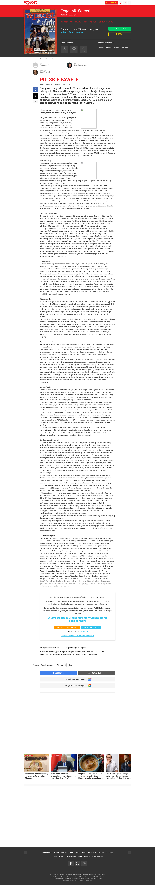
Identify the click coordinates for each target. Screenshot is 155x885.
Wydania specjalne (90, 22)
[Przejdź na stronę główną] (21, 2)
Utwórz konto (120, 29)
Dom (84, 852)
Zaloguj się (84, 631)
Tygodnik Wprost (76, 10)
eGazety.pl (101, 48)
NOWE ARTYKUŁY (77, 635)
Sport (72, 852)
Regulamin (87, 856)
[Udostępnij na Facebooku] (35, 89)
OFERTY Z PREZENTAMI (90, 627)
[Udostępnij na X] (35, 96)
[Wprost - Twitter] (77, 863)
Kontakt (61, 856)
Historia (101, 852)
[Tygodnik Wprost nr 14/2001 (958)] (40, 31)
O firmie (55, 856)
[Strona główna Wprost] (30, 2)
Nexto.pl (125, 48)
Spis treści (64, 22)
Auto (78, 852)
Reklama (80, 856)
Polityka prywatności (97, 856)
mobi (83, 52)
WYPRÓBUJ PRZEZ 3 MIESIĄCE (67, 627)
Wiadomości (61, 665)
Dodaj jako (74, 685)
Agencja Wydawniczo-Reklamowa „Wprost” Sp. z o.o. (73, 874)
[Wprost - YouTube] (84, 863)
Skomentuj (97, 673)
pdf (64, 52)
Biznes (56, 852)
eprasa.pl (109, 48)
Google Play (93, 654)
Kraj (70, 665)
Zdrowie (64, 852)
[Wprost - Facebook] (71, 863)
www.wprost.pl (80, 880)
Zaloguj (119, 34)
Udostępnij (59, 673)
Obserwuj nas (74, 679)
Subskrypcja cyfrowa (105, 22)
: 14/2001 (69, 15)
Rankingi (109, 852)
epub (73, 52)
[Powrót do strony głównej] (25, 852)
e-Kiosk (117, 48)
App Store (84, 654)
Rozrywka (92, 852)
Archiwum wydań (75, 22)
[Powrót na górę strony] (129, 852)
